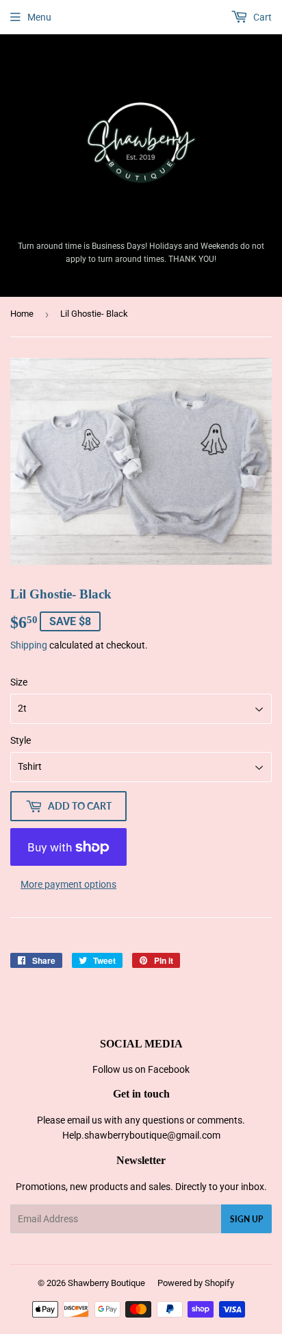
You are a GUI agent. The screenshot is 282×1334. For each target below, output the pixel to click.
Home (22, 313)
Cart (261, 17)
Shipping (28, 645)
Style (20, 740)
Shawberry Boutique (106, 1283)
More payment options (68, 884)
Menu (39, 17)
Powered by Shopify (195, 1283)
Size (18, 682)
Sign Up (246, 1219)
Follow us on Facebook (141, 1069)
